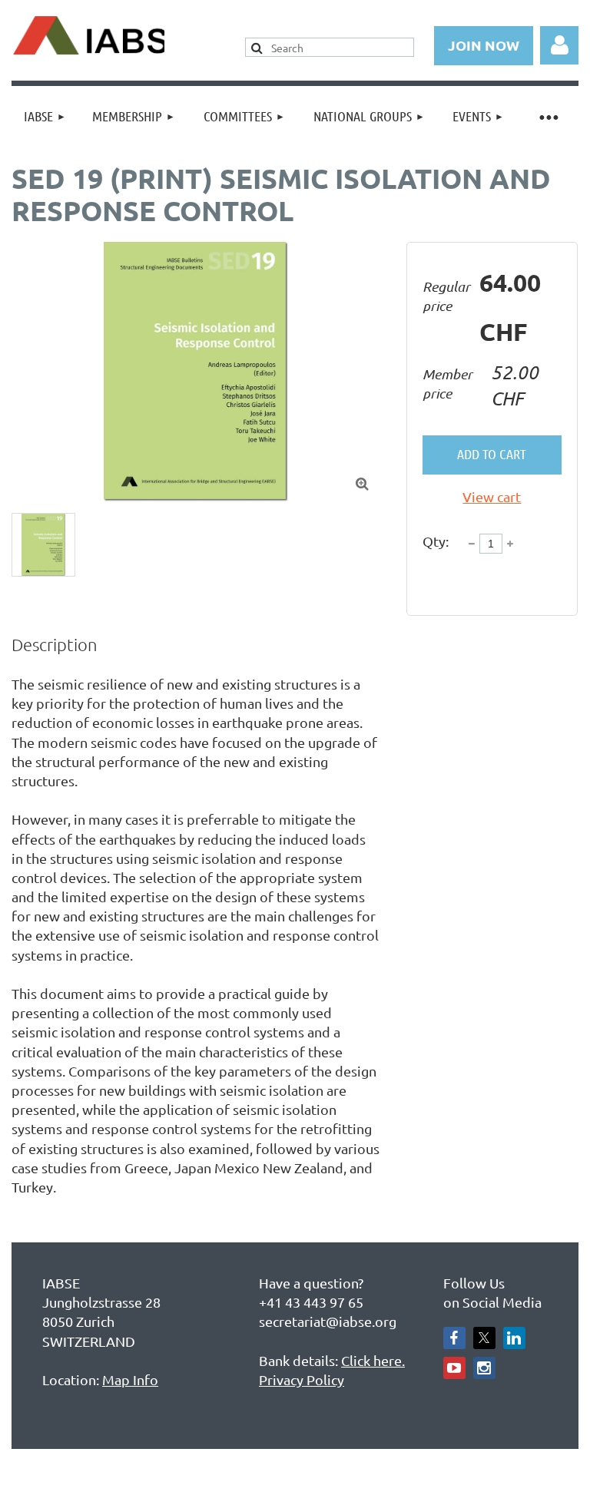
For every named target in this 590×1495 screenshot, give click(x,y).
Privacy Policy (301, 1379)
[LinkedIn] (514, 1338)
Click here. (373, 1360)
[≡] (547, 116)
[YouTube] (454, 1368)
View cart (491, 496)
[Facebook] (454, 1338)
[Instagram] (484, 1368)
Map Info (130, 1379)
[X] (484, 1338)
